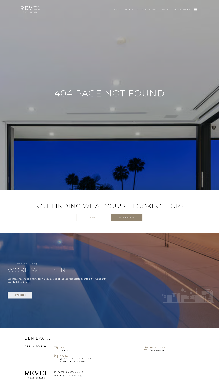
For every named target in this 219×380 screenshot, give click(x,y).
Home (92, 217)
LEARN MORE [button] (20, 295)
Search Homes (126, 217)
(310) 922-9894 (157, 350)
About (118, 9)
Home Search (150, 9)
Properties (131, 9)
